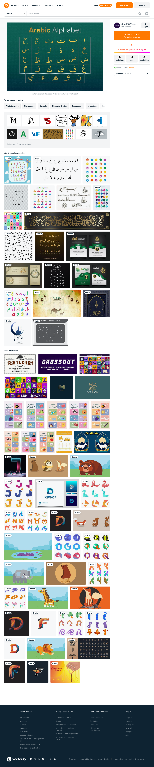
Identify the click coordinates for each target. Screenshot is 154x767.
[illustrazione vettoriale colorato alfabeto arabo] (42, 197)
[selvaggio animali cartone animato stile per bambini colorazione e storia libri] (48, 466)
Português (130, 724)
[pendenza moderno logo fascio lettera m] (37, 520)
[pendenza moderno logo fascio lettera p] (15, 598)
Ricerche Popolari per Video (65, 738)
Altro (127, 735)
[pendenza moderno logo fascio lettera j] (18, 493)
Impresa (23, 728)
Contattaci (94, 721)
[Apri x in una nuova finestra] (51, 759)
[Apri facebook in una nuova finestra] (31, 759)
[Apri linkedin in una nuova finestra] (39, 759)
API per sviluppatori (28, 735)
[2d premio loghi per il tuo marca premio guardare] (88, 648)
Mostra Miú (99, 134)
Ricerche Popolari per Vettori (65, 729)
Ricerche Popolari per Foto (67, 734)
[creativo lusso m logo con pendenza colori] (61, 387)
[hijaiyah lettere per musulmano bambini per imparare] (17, 170)
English (129, 717)
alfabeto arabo (12, 106)
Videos (35, 5)
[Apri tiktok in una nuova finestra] (47, 759)
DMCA (58, 721)
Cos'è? (131, 68)
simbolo (43, 106)
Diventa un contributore (95, 729)
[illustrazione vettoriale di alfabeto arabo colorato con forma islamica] (96, 170)
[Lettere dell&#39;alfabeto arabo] (16, 197)
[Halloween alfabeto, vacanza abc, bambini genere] (94, 364)
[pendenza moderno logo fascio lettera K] (99, 573)
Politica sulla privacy (120, 759)
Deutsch (129, 728)
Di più (58, 5)
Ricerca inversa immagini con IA (32, 740)
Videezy (23, 724)
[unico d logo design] (60, 520)
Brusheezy (24, 717)
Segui (146, 27)
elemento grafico (59, 106)
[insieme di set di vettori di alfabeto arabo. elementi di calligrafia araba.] (57, 170)
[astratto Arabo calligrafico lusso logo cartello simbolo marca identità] (92, 387)
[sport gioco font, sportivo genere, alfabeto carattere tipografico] (57, 364)
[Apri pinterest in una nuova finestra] (43, 759)
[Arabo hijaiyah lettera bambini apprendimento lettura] (101, 197)
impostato (92, 106)
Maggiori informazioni (124, 73)
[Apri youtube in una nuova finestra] (55, 759)
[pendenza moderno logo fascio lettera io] (97, 623)
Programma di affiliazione (66, 724)
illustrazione (29, 106)
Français (129, 732)
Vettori (14, 5)
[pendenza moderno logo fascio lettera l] (95, 493)
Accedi (142, 5)
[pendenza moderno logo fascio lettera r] (70, 623)
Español (129, 721)
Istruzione (24, 732)
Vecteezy (23, 721)
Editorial (47, 5)
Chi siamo (94, 724)
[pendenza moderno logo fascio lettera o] (67, 546)
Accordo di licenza (63, 717)
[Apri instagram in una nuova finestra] (35, 759)
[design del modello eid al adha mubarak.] (57, 303)
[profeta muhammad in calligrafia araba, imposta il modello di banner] (23, 275)
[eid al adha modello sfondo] (92, 442)
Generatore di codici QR (30, 748)
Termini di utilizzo (104, 759)
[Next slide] (106, 106)
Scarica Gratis (132, 35)
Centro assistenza (97, 717)
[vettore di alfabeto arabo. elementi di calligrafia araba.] (18, 246)
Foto (24, 5)
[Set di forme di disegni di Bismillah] (73, 197)
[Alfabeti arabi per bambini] (17, 303)
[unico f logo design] (43, 623)
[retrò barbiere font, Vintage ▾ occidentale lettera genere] (20, 364)
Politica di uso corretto (137, 759)
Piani (96, 5)
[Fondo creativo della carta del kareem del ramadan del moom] (17, 332)
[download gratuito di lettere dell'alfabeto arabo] (50, 332)
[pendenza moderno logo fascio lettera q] (96, 546)
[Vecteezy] (6, 5)
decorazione (77, 106)
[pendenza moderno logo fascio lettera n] (14, 520)
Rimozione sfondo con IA (30, 744)
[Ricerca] (139, 13)
